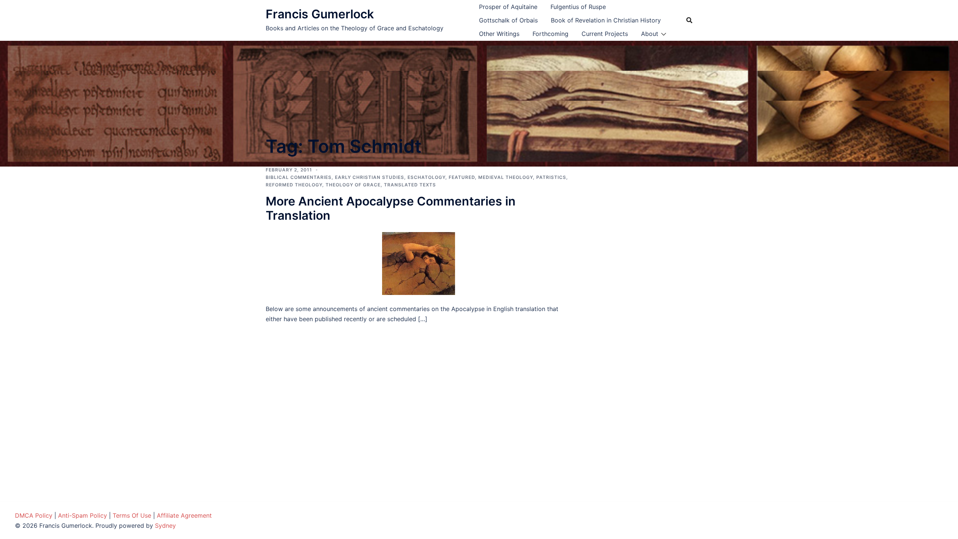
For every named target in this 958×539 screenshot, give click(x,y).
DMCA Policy (33, 515)
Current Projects (605, 33)
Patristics (551, 177)
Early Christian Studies (369, 177)
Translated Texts (410, 185)
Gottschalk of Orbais (508, 20)
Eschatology (426, 177)
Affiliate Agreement (184, 515)
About (649, 33)
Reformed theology (294, 185)
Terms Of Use (132, 515)
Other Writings (499, 33)
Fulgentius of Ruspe (578, 6)
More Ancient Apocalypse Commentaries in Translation (391, 208)
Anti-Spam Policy (82, 515)
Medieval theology (505, 177)
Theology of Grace (353, 185)
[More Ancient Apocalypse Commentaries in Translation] (418, 263)
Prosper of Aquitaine (508, 6)
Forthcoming (550, 33)
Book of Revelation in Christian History (606, 20)
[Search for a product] (689, 20)
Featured (462, 177)
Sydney (165, 525)
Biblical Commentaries (299, 177)
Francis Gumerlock (320, 14)
